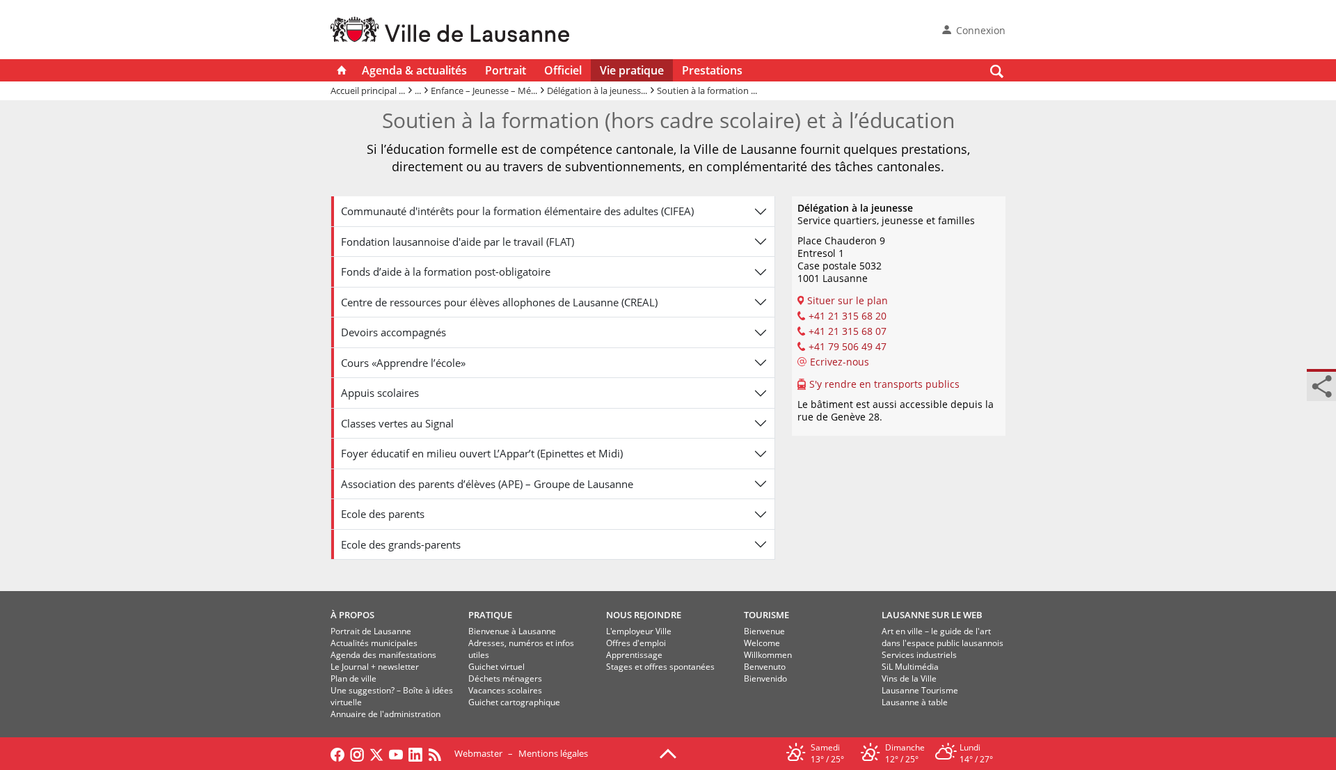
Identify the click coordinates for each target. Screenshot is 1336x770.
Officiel (563, 70)
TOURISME (766, 614)
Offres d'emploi (636, 643)
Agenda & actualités (414, 70)
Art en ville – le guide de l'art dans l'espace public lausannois (942, 637)
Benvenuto (765, 667)
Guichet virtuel (496, 667)
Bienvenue (764, 631)
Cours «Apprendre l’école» (403, 363)
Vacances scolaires (505, 690)
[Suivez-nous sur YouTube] (396, 753)
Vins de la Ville (909, 678)
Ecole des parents (382, 514)
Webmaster (478, 753)
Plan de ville (353, 678)
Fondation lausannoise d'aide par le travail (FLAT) (457, 242)
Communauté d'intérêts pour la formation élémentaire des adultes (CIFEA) (517, 211)
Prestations (712, 70)
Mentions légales (553, 753)
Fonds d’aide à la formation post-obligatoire (445, 271)
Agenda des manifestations (383, 655)
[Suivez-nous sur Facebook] (337, 753)
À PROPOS (352, 614)
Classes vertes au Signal (397, 423)
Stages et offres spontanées (660, 667)
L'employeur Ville (638, 631)
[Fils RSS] (438, 753)
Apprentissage (634, 655)
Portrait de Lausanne (371, 631)
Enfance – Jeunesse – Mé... (484, 90)
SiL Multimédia (910, 667)
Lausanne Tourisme (920, 690)
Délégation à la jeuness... (597, 90)
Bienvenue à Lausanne (512, 631)
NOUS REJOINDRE (643, 614)
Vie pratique (632, 70)
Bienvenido (765, 678)
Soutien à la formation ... (707, 90)
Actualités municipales (374, 643)
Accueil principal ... (368, 90)
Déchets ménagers (505, 678)
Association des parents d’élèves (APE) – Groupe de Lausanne (487, 484)
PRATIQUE (490, 614)
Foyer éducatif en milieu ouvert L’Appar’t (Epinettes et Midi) (482, 453)
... (418, 90)
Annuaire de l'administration (385, 714)
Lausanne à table (915, 702)
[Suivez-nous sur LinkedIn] (415, 753)
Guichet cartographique (514, 702)
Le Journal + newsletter (375, 667)
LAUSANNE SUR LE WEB (932, 614)
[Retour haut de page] (668, 752)
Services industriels (919, 655)
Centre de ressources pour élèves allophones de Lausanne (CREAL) (499, 302)
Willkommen (768, 655)
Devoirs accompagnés (393, 332)
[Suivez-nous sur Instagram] (357, 753)
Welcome (762, 643)
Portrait (505, 70)
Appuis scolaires (380, 393)
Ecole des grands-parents (401, 544)
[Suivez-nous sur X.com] (376, 753)
